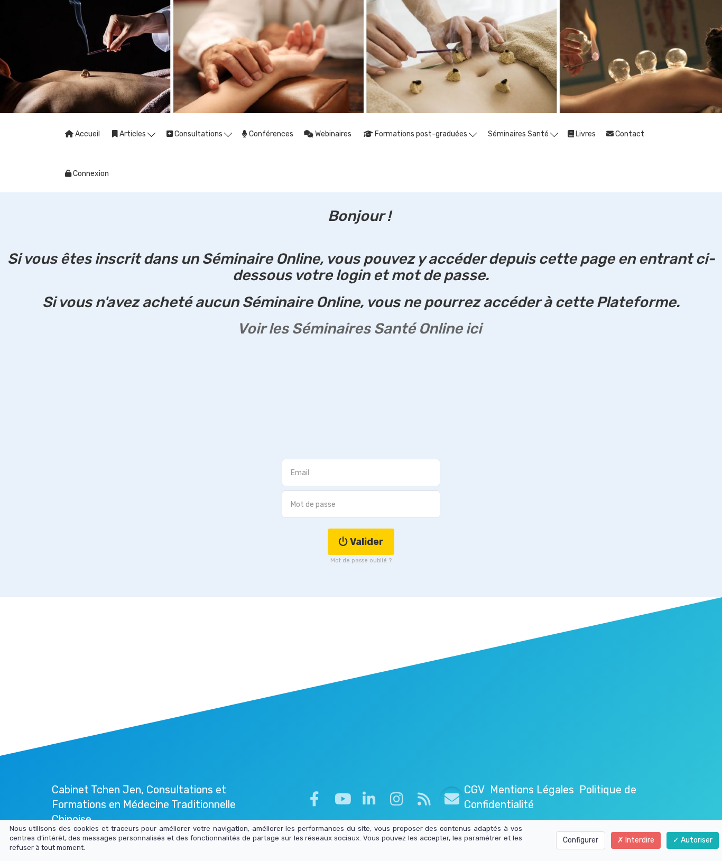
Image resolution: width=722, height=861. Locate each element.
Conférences (270, 133)
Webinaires (332, 133)
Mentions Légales (532, 789)
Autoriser (695, 840)
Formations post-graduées (421, 133)
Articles (132, 133)
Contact (629, 133)
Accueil (86, 133)
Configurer (580, 840)
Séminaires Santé (519, 133)
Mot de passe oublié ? (361, 560)
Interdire (639, 840)
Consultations (198, 133)
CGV (474, 789)
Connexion (90, 173)
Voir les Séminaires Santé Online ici (361, 328)
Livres (585, 133)
